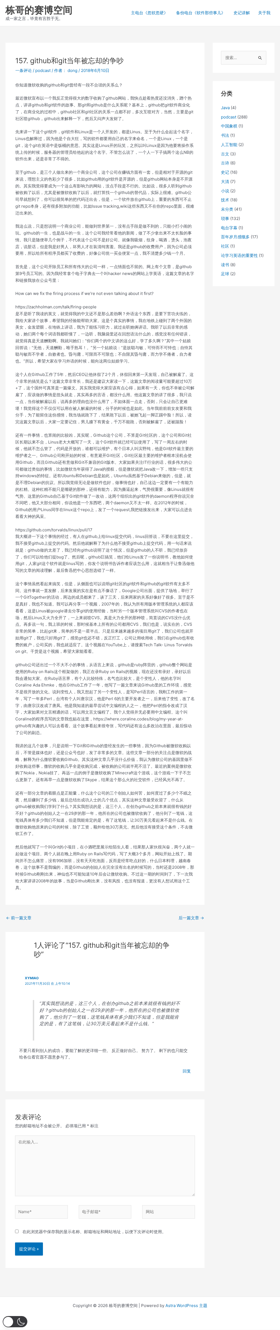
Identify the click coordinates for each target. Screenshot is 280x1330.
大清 (225, 181)
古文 (225, 154)
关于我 (264, 12)
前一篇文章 (18, 917)
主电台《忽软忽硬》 (149, 12)
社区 (225, 246)
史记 (225, 172)
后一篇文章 (191, 917)
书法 (225, 135)
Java (225, 107)
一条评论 (23, 70)
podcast (43, 70)
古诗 (225, 163)
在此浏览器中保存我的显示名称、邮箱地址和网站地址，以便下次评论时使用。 (94, 1231)
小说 (225, 190)
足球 (225, 273)
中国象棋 (229, 126)
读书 (225, 264)
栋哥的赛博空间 (38, 10)
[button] (15, 1321)
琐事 (225, 218)
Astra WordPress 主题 (186, 1305)
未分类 (227, 209)
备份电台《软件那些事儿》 (200, 12)
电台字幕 (229, 227)
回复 (187, 1071)
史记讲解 (242, 12)
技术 (225, 199)
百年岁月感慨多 (235, 236)
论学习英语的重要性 (239, 255)
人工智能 (229, 144)
